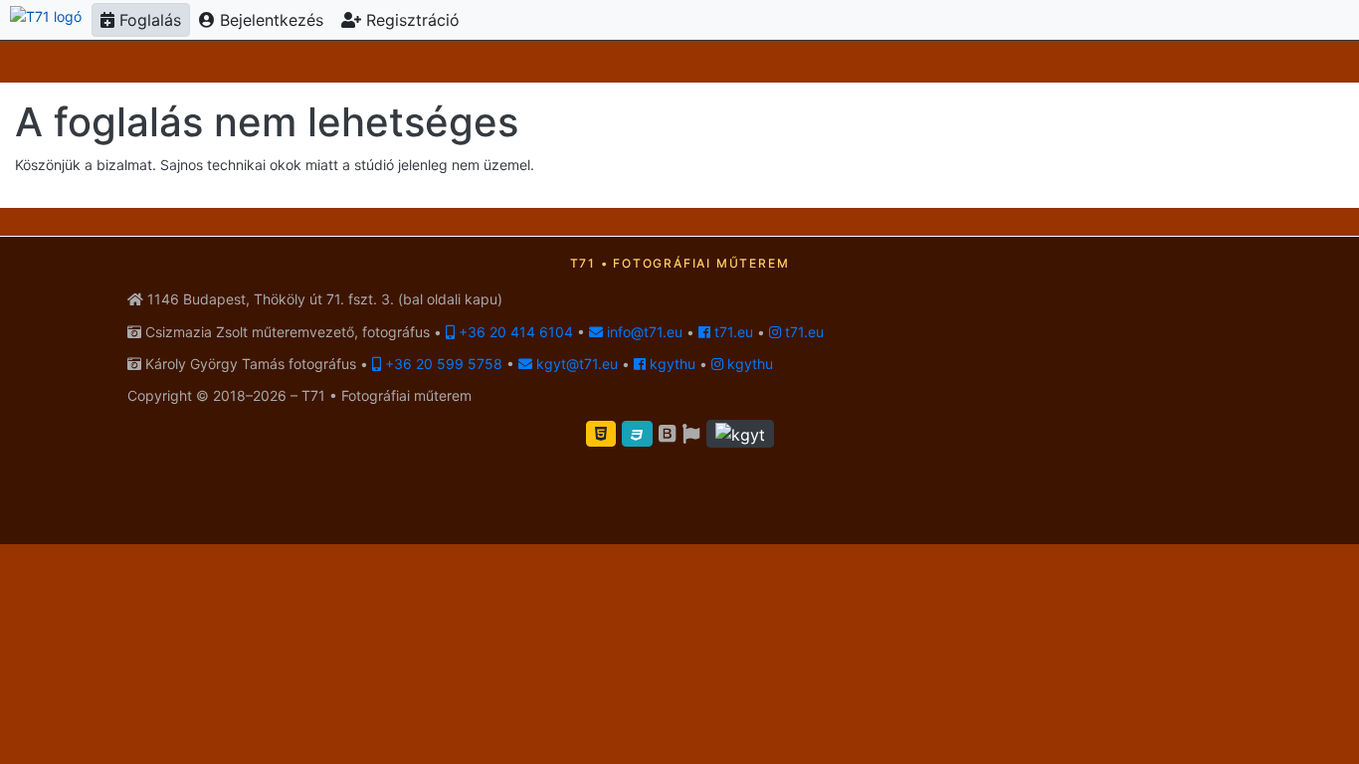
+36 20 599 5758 (441, 363)
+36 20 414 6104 (514, 331)
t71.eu (731, 331)
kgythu (670, 363)
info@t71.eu (642, 331)
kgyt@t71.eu (575, 363)
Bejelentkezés (269, 20)
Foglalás (147, 20)
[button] (740, 434)
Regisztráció (410, 20)
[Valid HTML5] (601, 434)
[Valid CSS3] (637, 434)
